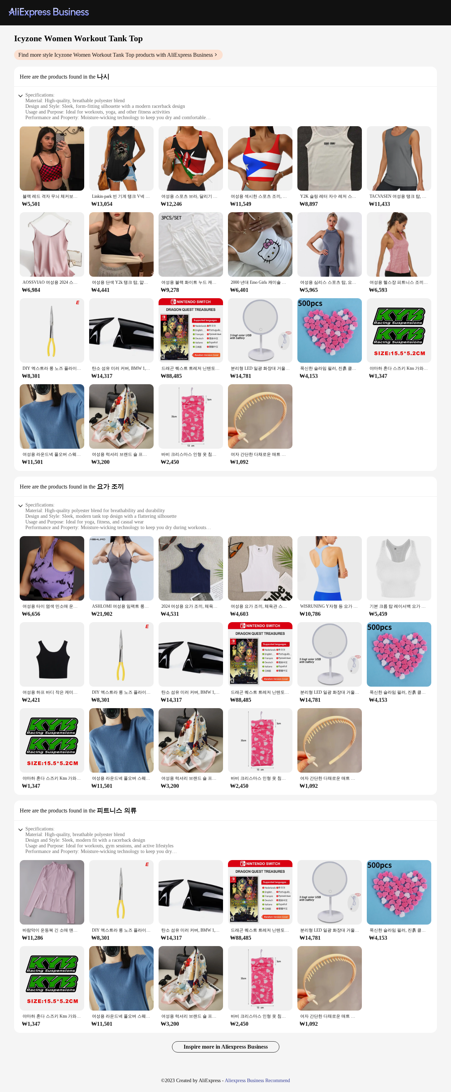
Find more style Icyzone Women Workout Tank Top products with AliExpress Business (115, 55)
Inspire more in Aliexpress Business (226, 1047)
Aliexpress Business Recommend (257, 1080)
